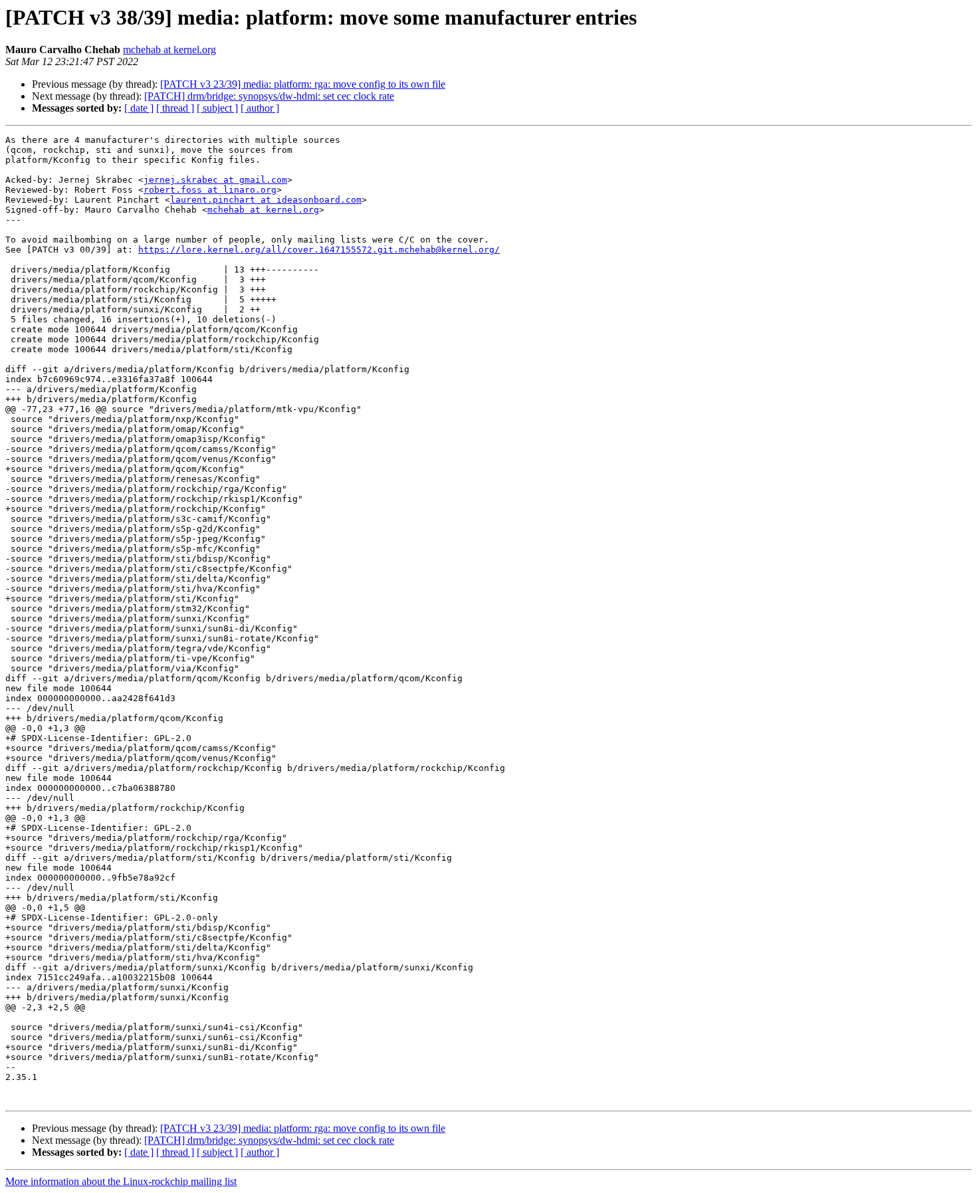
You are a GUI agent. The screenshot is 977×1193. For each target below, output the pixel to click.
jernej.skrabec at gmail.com (215, 180)
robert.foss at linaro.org (210, 190)
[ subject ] (217, 108)
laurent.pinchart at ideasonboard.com (266, 200)
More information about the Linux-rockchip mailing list (121, 1181)
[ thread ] (175, 108)
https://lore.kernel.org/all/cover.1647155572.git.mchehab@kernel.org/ (319, 250)
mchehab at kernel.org (169, 49)
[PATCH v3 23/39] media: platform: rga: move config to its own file (302, 84)
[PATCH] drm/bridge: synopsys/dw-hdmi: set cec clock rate (269, 96)
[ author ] (260, 108)
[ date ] (139, 108)
